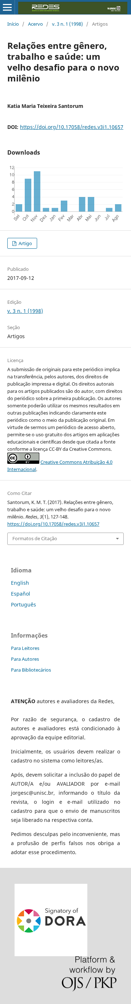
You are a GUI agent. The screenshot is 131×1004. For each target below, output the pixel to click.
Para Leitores (25, 648)
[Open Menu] (7, 7)
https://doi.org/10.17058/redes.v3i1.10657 (71, 126)
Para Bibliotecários (31, 670)
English (20, 582)
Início (13, 24)
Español (20, 593)
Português (23, 604)
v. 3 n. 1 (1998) (67, 24)
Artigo (24, 243)
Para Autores (25, 659)
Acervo (35, 24)
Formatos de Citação (34, 538)
